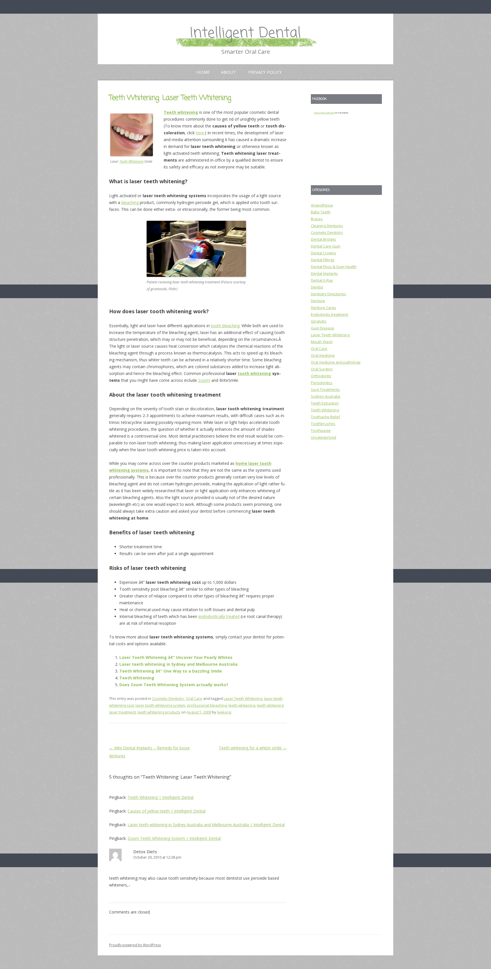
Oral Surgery (322, 369)
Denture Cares (323, 307)
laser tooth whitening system (160, 705)
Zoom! (204, 380)
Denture (318, 300)
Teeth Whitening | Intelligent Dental (161, 797)
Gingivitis (318, 321)
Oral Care (194, 698)
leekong (224, 712)
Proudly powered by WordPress (135, 945)
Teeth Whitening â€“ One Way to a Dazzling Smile (170, 671)
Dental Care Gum (325, 246)
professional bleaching (207, 705)
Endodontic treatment (329, 314)
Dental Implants (324, 273)
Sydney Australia (325, 396)
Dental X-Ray (322, 280)
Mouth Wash (322, 341)
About (228, 72)
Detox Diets (145, 851)
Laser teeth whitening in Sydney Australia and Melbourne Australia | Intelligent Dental (206, 824)
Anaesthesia (322, 205)
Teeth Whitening (131, 161)
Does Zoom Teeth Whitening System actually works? (173, 684)
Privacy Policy (265, 72)
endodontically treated (219, 616)
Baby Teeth (320, 212)
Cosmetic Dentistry (168, 698)
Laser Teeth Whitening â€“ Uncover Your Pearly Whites (175, 657)
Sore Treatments (325, 389)
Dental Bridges (323, 239)
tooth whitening (254, 373)
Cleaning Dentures (327, 225)
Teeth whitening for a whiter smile (253, 748)
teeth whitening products (159, 712)
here (200, 132)
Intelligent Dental (245, 33)
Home (203, 72)
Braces (317, 218)
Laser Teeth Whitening (243, 698)
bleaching (130, 202)
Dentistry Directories (328, 293)
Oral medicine (323, 355)
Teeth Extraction (325, 403)
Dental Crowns (323, 252)
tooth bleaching (225, 325)
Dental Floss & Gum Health (334, 266)
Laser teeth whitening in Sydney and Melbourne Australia (178, 664)
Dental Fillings (322, 259)
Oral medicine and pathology (336, 362)
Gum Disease (322, 328)
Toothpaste (321, 430)
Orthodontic (321, 375)
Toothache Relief (325, 416)
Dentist (317, 287)
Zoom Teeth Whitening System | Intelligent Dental (174, 838)
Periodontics (321, 382)
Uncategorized (323, 437)
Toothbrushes (323, 423)
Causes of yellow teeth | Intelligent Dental (166, 811)
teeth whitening (241, 705)
